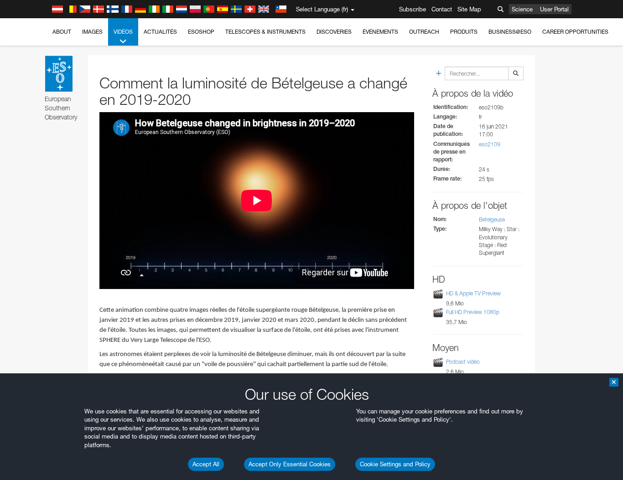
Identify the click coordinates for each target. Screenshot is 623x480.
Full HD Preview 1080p (472, 312)
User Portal (554, 9)
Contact (441, 9)
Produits (464, 31)
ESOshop (201, 31)
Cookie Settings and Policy (395, 464)
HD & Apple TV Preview (473, 293)
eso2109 (489, 144)
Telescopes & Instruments (265, 31)
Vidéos (123, 31)
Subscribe (412, 9)
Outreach (424, 31)
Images (92, 31)
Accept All (205, 464)
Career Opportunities (575, 31)
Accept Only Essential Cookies (290, 464)
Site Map (469, 9)
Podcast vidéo (463, 361)
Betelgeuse (492, 219)
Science (522, 9)
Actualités (160, 31)
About (61, 31)
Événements (380, 31)
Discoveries (334, 31)
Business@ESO (509, 31)
